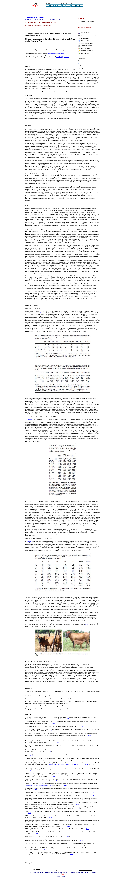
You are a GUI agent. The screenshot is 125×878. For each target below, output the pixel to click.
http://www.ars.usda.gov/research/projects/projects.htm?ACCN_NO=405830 (67, 764)
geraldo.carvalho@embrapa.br (56, 53)
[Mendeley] (79, 63)
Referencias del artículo (87, 43)
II (40, 312)
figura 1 (87, 624)
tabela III (29, 419)
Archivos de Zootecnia (34, 18)
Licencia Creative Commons (85, 870)
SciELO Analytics (85, 32)
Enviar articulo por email (87, 53)
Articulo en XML (85, 40)
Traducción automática (87, 50)
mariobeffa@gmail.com (62, 57)
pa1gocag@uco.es (62, 876)
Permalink (82, 68)
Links (68, 718)
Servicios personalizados (87, 21)
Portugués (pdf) (85, 38)
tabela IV (29, 541)
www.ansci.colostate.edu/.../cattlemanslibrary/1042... (39, 785)
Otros (81, 63)
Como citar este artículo (87, 45)
